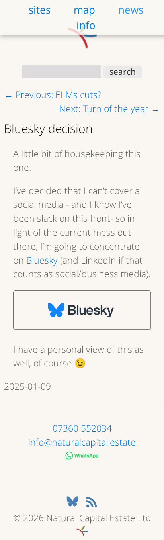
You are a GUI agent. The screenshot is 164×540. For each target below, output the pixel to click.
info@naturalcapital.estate (82, 442)
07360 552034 (82, 428)
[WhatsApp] (82, 456)
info (86, 24)
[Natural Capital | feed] (92, 503)
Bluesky (42, 260)
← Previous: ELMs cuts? (53, 94)
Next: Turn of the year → (109, 108)
